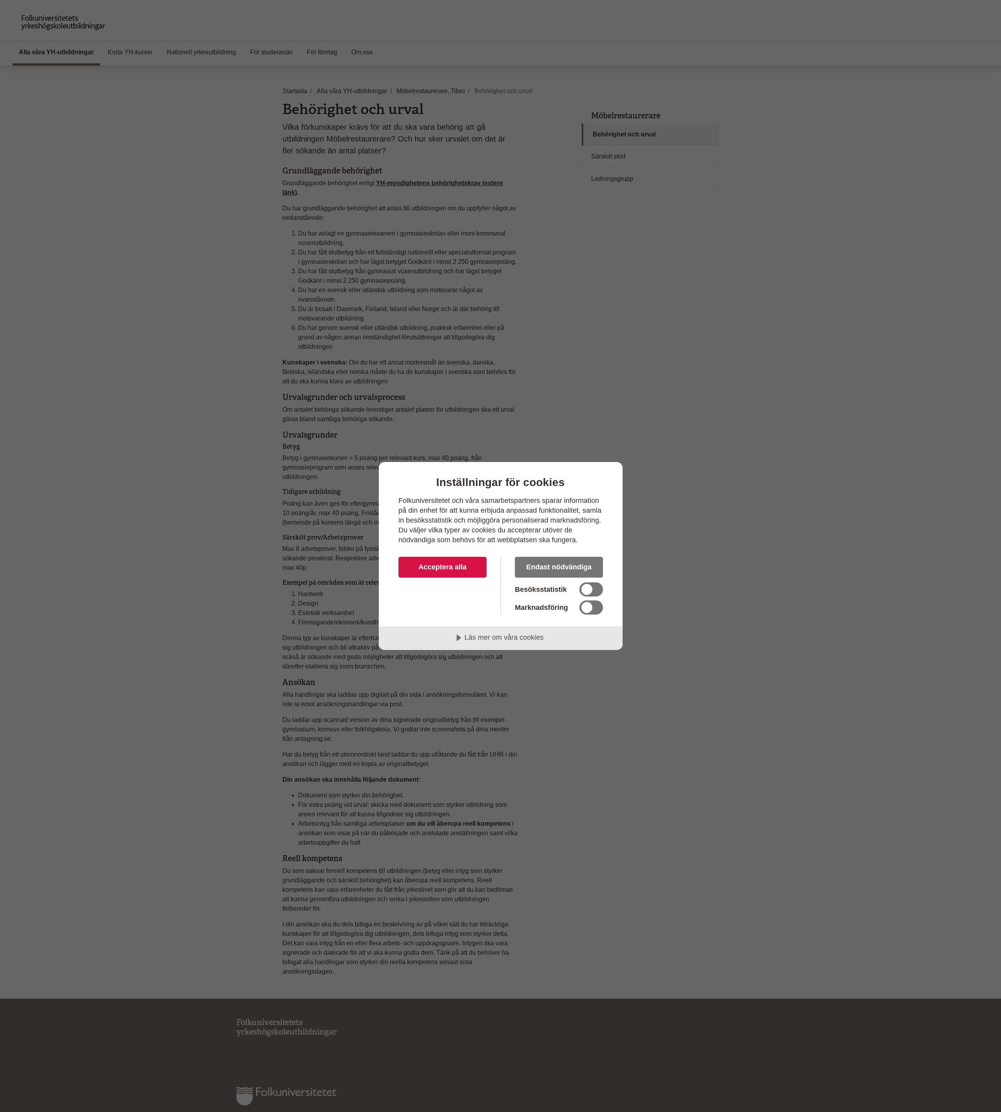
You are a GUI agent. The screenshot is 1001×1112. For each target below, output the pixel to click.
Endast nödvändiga (559, 567)
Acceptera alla (442, 567)
